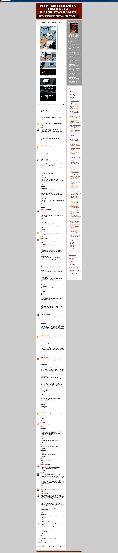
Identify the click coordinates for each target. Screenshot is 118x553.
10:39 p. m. (43, 362)
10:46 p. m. (43, 404)
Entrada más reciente (41, 546)
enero (71, 248)
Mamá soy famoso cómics (73, 267)
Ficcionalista (71, 261)
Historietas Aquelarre (72, 264)
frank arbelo (43, 238)
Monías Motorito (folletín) (73, 268)
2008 (70, 88)
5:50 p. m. (43, 218)
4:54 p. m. (43, 207)
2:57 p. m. (43, 150)
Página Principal (52, 546)
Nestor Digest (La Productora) (74, 270)
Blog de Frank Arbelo (72, 255)
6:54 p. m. (43, 236)
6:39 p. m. (43, 229)
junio (71, 240)
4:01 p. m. (43, 175)
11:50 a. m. (43, 533)
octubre (71, 94)
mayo (71, 242)
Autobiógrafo (72, 135)
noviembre (72, 92)
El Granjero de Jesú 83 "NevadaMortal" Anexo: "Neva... (74, 186)
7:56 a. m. (43, 436)
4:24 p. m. (43, 186)
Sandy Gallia (43, 357)
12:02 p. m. (43, 470)
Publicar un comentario (42, 542)
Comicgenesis (71, 258)
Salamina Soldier (44, 335)
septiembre (72, 95)
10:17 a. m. (43, 448)
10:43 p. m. (43, 394)
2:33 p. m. (43, 143)
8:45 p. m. (43, 540)
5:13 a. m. (43, 420)
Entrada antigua (62, 546)
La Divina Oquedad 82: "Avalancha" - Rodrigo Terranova (74, 120)
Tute (69, 276)
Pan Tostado (71, 271)
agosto (71, 97)
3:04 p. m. (43, 485)
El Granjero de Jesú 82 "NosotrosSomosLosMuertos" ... (75, 216)
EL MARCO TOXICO (45, 521)
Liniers (70, 265)
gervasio (42, 121)
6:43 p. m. (43, 512)
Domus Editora (71, 259)
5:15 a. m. (43, 426)
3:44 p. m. (43, 169)
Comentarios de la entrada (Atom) (48, 548)
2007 (70, 90)
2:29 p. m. (43, 134)
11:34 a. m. (43, 462)
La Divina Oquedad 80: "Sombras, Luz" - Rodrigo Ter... (75, 179)
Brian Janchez (44, 145)
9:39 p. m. (43, 340)
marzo (71, 245)
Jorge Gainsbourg (44, 487)
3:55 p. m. (43, 491)
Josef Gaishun (44, 472)
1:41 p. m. (43, 119)
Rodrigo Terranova (44, 127)
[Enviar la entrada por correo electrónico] (63, 104)
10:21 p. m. (43, 355)
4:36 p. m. (43, 196)
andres (42, 412)
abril (71, 243)
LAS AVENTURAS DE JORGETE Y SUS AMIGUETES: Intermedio (75, 168)
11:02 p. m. (43, 519)
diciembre (72, 91)
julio (71, 98)
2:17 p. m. (43, 125)
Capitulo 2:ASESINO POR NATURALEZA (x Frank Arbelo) (74, 227)
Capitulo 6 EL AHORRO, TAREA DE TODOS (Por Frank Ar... (74, 101)
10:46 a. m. (43, 456)
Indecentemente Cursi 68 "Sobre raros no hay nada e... (75, 210)
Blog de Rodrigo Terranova (73, 256)
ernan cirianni (43, 493)
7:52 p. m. (43, 321)
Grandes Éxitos (71, 262)
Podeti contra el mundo (73, 273)
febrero (71, 246)
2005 (70, 251)
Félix (42, 231)
